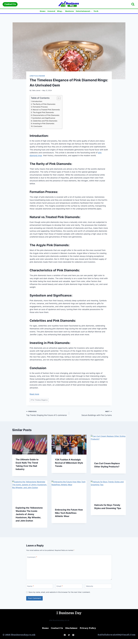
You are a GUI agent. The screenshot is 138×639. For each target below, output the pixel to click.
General (51, 11)
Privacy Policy (88, 628)
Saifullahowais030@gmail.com (116, 634)
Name (30, 586)
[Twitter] (69, 635)
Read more (34, 394)
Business (69, 11)
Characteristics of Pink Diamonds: (46, 115)
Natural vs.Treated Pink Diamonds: (46, 110)
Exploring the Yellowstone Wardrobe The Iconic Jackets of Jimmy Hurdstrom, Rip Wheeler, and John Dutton (29, 514)
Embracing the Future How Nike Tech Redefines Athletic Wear (69, 512)
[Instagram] (73, 635)
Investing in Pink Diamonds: (43, 123)
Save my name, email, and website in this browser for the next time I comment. (59, 592)
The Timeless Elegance (39, 400)
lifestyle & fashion (37, 76)
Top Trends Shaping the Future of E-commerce (46, 413)
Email (60, 586)
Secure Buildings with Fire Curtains (97, 413)
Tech (96, 11)
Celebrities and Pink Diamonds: (45, 121)
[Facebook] (65, 635)
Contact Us (10, 4)
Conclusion (37, 126)
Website (89, 586)
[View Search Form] (132, 4)
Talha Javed (36, 90)
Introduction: (37, 101)
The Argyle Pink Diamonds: (43, 112)
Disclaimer (71, 628)
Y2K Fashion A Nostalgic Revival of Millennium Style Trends (69, 462)
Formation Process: (40, 107)
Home (42, 11)
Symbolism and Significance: (43, 118)
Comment (32, 557)
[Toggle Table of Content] (57, 98)
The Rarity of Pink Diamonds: (44, 104)
